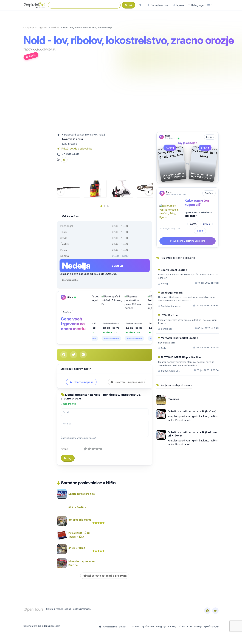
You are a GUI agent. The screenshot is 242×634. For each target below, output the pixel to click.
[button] (212, 5)
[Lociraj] (140, 5)
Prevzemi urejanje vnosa (129, 382)
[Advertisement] (121, 98)
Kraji (189, 626)
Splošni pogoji (211, 626)
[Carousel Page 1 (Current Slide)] (101, 206)
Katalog (172, 626)
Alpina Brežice (77, 507)
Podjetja (198, 626)
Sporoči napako (69, 280)
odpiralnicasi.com (51, 626)
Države (181, 626)
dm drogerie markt (79, 519)
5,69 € (193, 223)
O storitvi (134, 626)
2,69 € (206, 223)
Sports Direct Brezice (81, 493)
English (122, 626)
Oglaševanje (147, 626)
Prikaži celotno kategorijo (105, 575)
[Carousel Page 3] (108, 206)
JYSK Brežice (76, 547)
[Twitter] (215, 610)
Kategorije (161, 626)
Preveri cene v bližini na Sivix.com (187, 240)
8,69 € (199, 230)
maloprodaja (46, 49)
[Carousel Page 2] (104, 206)
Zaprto (32, 55)
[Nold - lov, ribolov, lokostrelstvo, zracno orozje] (68, 188)
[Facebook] (207, 610)
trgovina (29, 49)
